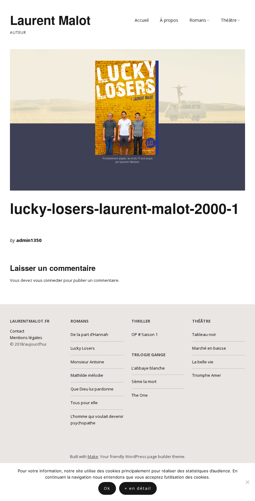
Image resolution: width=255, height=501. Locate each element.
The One (140, 395)
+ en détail (138, 488)
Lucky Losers (83, 348)
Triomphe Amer (206, 375)
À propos (169, 20)
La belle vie (202, 362)
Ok (107, 488)
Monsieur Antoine (87, 362)
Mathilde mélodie (87, 375)
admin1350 (29, 240)
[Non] (247, 482)
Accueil (142, 20)
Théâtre (229, 20)
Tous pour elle (84, 402)
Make (93, 456)
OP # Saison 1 (145, 334)
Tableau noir (204, 334)
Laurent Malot (50, 20)
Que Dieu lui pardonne (92, 389)
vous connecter (48, 280)
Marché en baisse (209, 348)
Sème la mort (144, 381)
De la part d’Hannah (89, 334)
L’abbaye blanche (148, 368)
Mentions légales (26, 337)
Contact (17, 331)
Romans (197, 20)
